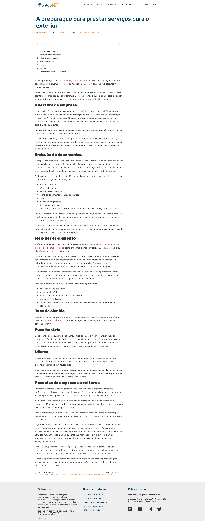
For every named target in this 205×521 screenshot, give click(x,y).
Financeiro (126, 5)
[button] (120, 44)
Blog (155, 5)
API (137, 5)
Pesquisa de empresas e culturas (54, 72)
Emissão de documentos (50, 54)
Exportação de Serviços (88, 32)
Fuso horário (45, 65)
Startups (111, 5)
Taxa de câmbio (47, 61)
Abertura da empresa (49, 51)
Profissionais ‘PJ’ (93, 5)
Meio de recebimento (49, 58)
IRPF (146, 5)
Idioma (43, 68)
